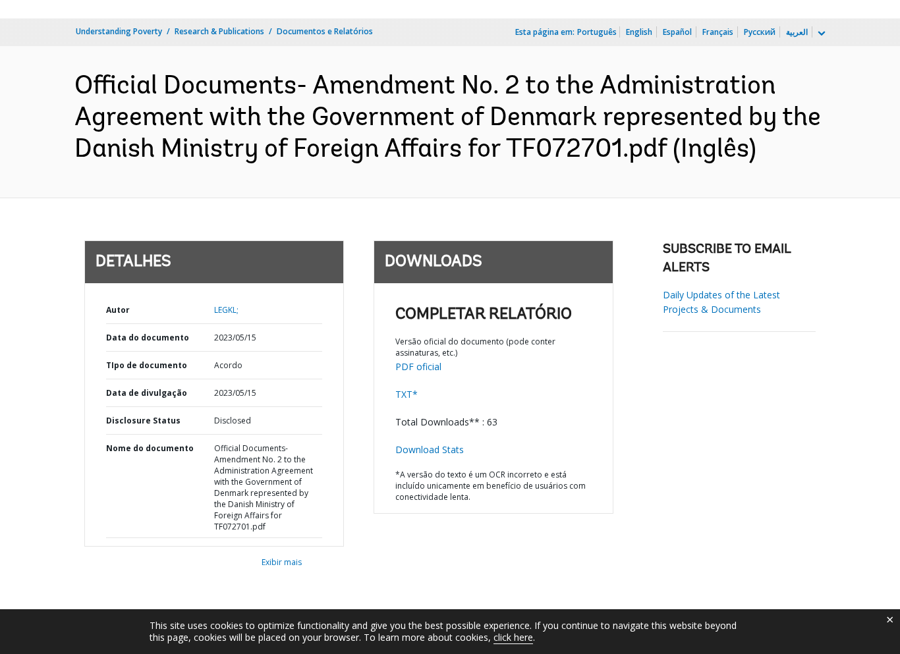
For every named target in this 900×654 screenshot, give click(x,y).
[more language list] (820, 33)
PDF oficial (418, 366)
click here (513, 637)
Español (677, 32)
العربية (797, 32)
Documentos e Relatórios (325, 31)
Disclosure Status (143, 420)
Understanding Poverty (119, 31)
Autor (118, 309)
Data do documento (147, 337)
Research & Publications (219, 31)
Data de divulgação (146, 392)
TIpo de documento (146, 365)
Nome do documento (150, 448)
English (639, 32)
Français (717, 32)
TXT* (406, 394)
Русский (759, 32)
